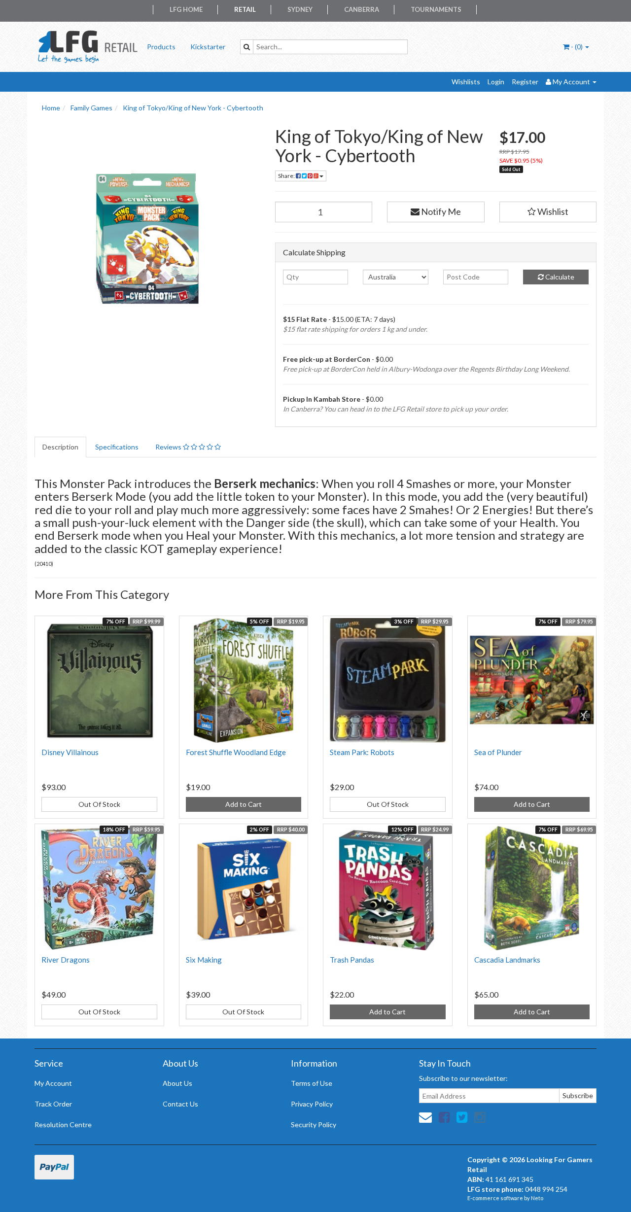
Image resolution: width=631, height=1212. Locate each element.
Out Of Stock (99, 804)
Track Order (53, 1104)
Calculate (559, 277)
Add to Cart (243, 804)
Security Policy (313, 1124)
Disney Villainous (70, 752)
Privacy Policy (312, 1104)
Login (496, 81)
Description (60, 447)
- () (576, 46)
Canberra (361, 9)
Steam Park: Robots (362, 752)
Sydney (300, 9)
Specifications (117, 447)
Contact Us (180, 1104)
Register (525, 81)
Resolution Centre (63, 1124)
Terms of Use (311, 1083)
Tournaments (436, 9)
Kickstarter (207, 46)
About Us (177, 1083)
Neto (537, 1198)
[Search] (246, 46)
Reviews (169, 447)
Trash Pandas (352, 959)
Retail (245, 9)
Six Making (204, 959)
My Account (53, 1083)
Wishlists (466, 81)
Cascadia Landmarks (507, 959)
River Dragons (65, 959)
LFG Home (186, 9)
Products (161, 46)
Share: (287, 175)
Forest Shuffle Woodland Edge (236, 752)
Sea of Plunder (498, 752)
